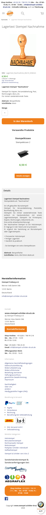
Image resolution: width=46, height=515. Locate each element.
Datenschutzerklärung (13, 365)
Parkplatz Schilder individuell (16, 448)
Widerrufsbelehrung (13, 368)
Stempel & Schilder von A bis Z (17, 453)
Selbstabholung (13, 429)
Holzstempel (10, 438)
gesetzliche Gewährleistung (10, 82)
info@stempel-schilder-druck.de (14, 296)
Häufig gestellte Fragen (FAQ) (16, 391)
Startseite (4, 20)
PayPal (9, 408)
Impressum (9, 379)
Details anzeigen (23, 176)
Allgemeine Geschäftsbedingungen (18, 363)
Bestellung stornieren (13, 372)
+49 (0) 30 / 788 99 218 (21, 2)
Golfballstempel (11, 450)
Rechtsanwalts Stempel (14, 443)
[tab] (23, 190)
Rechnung (11, 412)
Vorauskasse (12, 410)
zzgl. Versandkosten (8, 80)
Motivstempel (10, 445)
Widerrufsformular (12, 370)
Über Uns (8, 387)
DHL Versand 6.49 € (14, 427)
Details (7, 190)
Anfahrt (8, 389)
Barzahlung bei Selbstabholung (19, 415)
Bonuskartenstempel (13, 441)
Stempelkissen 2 (23, 142)
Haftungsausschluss (13, 375)
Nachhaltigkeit (10, 384)
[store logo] (10, 13)
